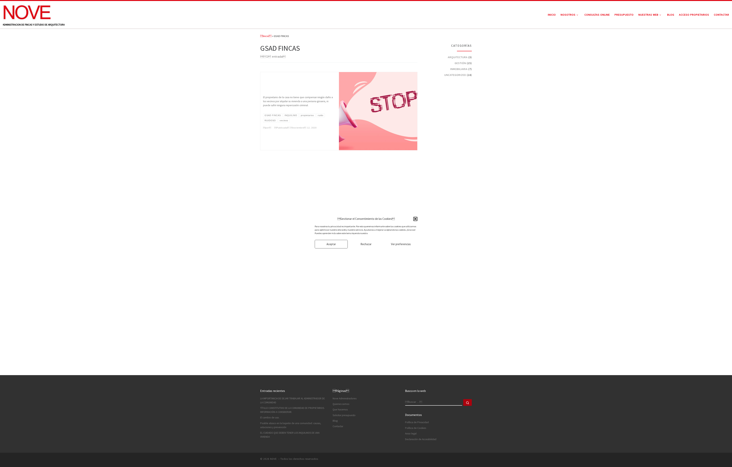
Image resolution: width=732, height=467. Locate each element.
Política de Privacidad (417, 422)
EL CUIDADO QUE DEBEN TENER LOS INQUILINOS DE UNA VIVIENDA (289, 434)
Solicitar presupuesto (344, 415)
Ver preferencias (401, 244)
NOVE (274, 459)
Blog (335, 420)
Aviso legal (411, 433)
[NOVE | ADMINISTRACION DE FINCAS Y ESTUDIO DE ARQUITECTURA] (27, 11)
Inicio (265, 36)
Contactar (338, 426)
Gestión (460, 63)
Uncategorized (455, 75)
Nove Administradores (344, 398)
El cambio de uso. (269, 417)
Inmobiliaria (459, 69)
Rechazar (366, 244)
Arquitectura (458, 57)
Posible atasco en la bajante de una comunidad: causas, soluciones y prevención (290, 425)
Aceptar (331, 244)
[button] (415, 219)
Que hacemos (340, 409)
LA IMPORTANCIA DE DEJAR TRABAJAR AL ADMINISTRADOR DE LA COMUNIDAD (292, 400)
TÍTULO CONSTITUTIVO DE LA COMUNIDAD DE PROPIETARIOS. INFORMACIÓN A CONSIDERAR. (292, 410)
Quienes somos (341, 404)
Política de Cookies (415, 428)
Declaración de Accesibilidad (420, 439)
